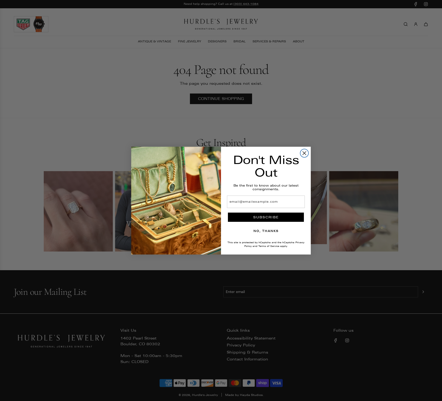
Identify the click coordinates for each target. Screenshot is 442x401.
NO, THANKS (266, 231)
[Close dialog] (304, 153)
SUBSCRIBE (266, 217)
